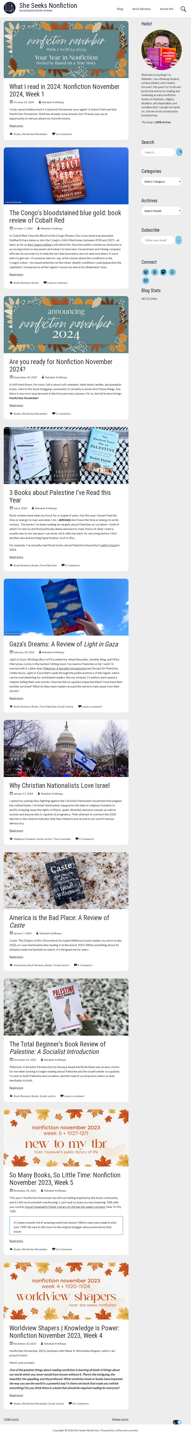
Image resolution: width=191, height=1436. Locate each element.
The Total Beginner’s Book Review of (57, 1048)
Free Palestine (48, 565)
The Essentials (62, 838)
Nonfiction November (34, 134)
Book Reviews (141, 8)
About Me (166, 8)
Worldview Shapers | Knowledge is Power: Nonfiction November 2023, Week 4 (64, 1332)
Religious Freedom (24, 838)
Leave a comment (57, 282)
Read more (16, 125)
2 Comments (72, 565)
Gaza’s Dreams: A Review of (63, 644)
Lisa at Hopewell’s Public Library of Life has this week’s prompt (65, 1206)
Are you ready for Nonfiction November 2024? (60, 365)
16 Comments (64, 134)
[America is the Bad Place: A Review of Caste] (66, 908)
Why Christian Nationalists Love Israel (59, 786)
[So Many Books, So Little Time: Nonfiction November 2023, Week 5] (66, 1165)
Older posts (11, 1419)
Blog (120, 8)
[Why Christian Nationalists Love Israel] (66, 776)
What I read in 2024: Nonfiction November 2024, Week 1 (64, 90)
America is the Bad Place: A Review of (59, 921)
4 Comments (85, 965)
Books (17, 134)
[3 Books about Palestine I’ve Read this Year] (66, 483)
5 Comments (63, 413)
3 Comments (86, 838)
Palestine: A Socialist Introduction (64, 668)
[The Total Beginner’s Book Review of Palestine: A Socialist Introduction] (66, 1034)
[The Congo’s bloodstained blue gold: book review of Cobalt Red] (66, 203)
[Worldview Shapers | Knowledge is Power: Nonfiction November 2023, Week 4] (66, 1318)
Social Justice (65, 706)
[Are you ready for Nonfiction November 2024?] (66, 352)
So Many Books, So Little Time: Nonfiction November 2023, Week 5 (64, 1179)
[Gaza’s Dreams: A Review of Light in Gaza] (66, 634)
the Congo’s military (40, 244)
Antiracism (20, 965)
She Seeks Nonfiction (48, 5)
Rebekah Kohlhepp (53, 102)
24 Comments (80, 1403)
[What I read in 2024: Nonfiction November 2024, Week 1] (66, 77)
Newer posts (120, 1419)
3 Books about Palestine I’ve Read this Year (60, 496)
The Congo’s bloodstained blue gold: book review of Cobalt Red (65, 216)
